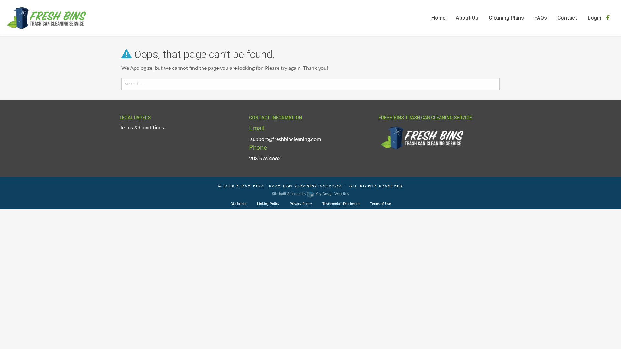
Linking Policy (268, 204)
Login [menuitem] (594, 18)
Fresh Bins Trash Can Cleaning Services (289, 186)
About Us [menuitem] (467, 18)
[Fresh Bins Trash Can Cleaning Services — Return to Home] (46, 17)
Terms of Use (380, 204)
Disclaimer (238, 204)
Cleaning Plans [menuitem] (506, 18)
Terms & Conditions (142, 127)
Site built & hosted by (310, 194)
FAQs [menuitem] (540, 18)
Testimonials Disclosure (341, 204)
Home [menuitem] (438, 18)
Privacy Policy (301, 204)
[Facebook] (608, 17)
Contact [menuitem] (567, 18)
